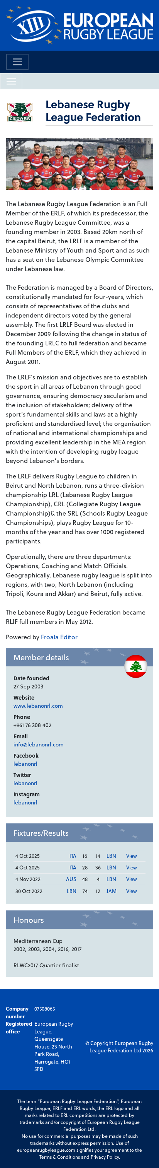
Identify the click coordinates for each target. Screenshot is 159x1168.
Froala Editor (59, 636)
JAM (112, 891)
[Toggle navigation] (17, 62)
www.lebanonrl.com (38, 706)
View (131, 855)
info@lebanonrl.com (39, 744)
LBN (111, 855)
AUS (71, 879)
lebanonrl (25, 764)
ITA (72, 855)
